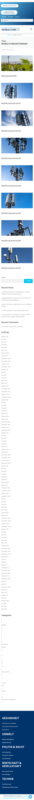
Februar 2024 (5, 416)
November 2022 (5, 457)
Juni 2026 (3, 342)
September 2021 (6, 496)
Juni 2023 (3, 438)
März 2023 (4, 446)
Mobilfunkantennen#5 (11, 213)
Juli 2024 (3, 402)
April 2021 (4, 507)
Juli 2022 (3, 468)
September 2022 (6, 463)
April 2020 (4, 540)
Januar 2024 (4, 419)
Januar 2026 (4, 356)
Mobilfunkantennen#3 (11, 158)
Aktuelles (4, 16)
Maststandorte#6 (9, 76)
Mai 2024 (4, 408)
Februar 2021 (5, 512)
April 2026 (4, 347)
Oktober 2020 (5, 523)
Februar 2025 (5, 386)
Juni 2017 (3, 584)
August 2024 (4, 400)
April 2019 (4, 565)
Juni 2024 (3, 405)
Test (2, 685)
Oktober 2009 (5, 601)
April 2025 (4, 380)
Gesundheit (4, 644)
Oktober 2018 (5, 576)
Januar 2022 (4, 485)
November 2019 (5, 551)
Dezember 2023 (5, 422)
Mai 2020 (4, 537)
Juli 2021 (3, 499)
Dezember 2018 (5, 570)
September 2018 (6, 579)
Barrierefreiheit (21, 798)
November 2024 (5, 391)
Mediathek (10, 16)
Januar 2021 (4, 515)
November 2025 (5, 361)
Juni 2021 (3, 501)
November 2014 (5, 587)
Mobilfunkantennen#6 (11, 240)
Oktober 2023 (5, 427)
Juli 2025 (3, 372)
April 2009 (4, 606)
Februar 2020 (5, 545)
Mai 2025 (4, 378)
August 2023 (4, 433)
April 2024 (4, 411)
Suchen (3, 277)
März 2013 (4, 592)
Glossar (3, 647)
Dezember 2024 (5, 389)
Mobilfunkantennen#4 (11, 185)
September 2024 (6, 397)
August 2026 (4, 336)
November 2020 (5, 521)
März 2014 (4, 590)
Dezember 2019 (5, 548)
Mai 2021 (4, 504)
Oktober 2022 (5, 460)
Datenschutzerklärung (9, 798)
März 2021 (4, 510)
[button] (31, 29)
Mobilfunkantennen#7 (11, 268)
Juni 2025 (3, 375)
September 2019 (6, 554)
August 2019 (4, 556)
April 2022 (4, 477)
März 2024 (4, 413)
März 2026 (4, 350)
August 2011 (4, 595)
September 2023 (6, 430)
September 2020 (6, 526)
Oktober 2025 (5, 364)
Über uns (17, 16)
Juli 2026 (3, 339)
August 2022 (4, 466)
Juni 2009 (3, 603)
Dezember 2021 (5, 488)
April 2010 (4, 598)
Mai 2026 (4, 345)
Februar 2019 (5, 568)
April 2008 (4, 609)
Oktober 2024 (5, 394)
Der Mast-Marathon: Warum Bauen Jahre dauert (15, 310)
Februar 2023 (5, 449)
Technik (3, 683)
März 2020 (4, 543)
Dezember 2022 (5, 455)
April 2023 (4, 444)
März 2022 (4, 479)
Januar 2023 (4, 452)
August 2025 (4, 369)
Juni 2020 (3, 534)
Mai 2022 (4, 474)
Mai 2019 (4, 562)
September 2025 (6, 367)
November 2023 (5, 424)
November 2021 (5, 490)
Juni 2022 (3, 471)
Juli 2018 (3, 581)
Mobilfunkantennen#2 (11, 130)
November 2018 (5, 573)
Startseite (9, 35)
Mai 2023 (4, 441)
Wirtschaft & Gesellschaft (8, 699)
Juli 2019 (3, 559)
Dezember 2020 (5, 518)
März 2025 (4, 383)
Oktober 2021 (5, 493)
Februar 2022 (5, 482)
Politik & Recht (5, 672)
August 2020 (4, 529)
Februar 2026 (5, 353)
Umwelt (3, 691)
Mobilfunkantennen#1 (11, 103)
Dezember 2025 (5, 358)
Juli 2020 (3, 532)
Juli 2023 (3, 435)
